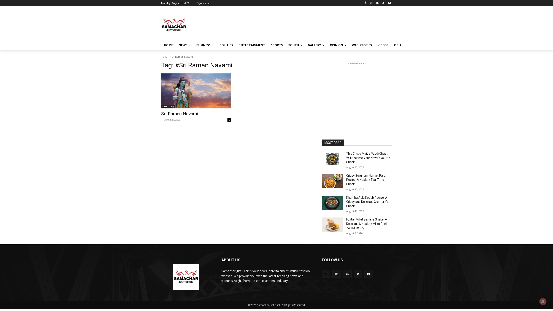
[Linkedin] (377, 3)
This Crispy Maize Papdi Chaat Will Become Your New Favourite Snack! (368, 158)
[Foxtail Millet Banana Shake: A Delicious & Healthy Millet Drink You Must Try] (332, 224)
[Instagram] (371, 3)
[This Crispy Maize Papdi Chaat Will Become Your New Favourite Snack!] (332, 159)
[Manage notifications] (542, 301)
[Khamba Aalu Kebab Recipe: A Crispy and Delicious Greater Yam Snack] (332, 203)
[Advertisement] (309, 24)
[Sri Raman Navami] (196, 90)
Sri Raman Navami (179, 113)
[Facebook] (365, 3)
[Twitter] (383, 3)
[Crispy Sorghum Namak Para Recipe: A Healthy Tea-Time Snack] (332, 181)
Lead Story (168, 106)
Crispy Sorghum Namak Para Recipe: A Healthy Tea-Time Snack (366, 180)
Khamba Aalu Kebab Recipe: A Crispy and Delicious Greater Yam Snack (368, 202)
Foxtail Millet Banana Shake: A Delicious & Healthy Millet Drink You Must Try (367, 224)
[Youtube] (389, 3)
